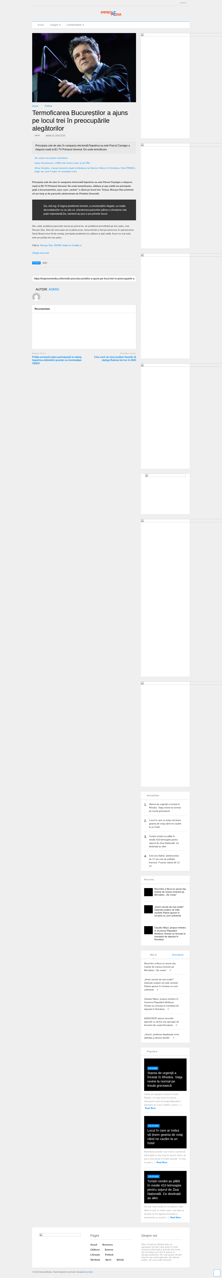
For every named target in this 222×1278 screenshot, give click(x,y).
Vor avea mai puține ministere (51, 158)
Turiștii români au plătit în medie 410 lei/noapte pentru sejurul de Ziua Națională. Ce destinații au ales (164, 1189)
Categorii (54, 25)
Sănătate (95, 1259)
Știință (120, 1259)
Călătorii (153, 1126)
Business (107, 1244)
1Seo (90, 1272)
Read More (150, 1108)
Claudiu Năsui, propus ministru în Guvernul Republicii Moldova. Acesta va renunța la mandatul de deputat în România (170, 933)
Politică (109, 1254)
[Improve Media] (111, 15)
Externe (152, 1068)
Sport (108, 1259)
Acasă (41, 25)
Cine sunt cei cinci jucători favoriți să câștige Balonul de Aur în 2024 (115, 359)
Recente (149, 879)
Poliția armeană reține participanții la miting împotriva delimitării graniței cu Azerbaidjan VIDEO (57, 360)
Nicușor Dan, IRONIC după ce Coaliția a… (62, 245)
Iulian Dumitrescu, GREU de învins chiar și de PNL (63, 163)
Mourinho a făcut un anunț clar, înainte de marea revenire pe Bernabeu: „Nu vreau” (170, 892)
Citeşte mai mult (40, 253)
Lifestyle (95, 1254)
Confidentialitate (74, 25)
